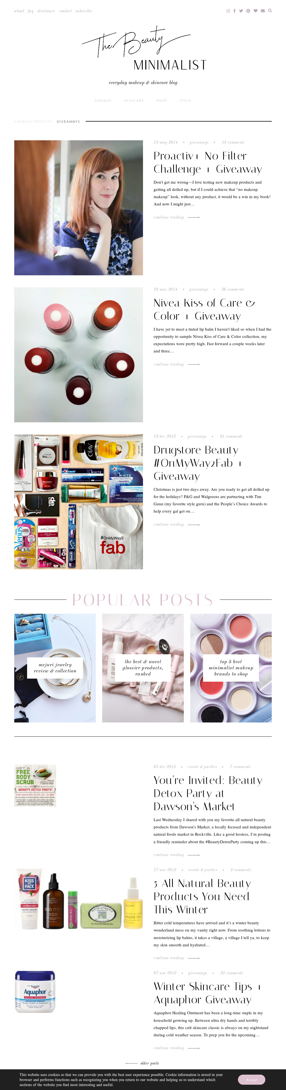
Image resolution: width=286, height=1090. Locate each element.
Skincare (134, 100)
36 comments (232, 290)
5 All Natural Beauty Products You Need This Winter (202, 896)
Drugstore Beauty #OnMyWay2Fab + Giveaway (199, 463)
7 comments (240, 767)
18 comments (233, 142)
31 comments (231, 437)
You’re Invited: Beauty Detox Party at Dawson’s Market (208, 793)
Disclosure (46, 11)
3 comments (240, 870)
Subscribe (83, 11)
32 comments (231, 973)
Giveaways (199, 142)
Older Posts (149, 1063)
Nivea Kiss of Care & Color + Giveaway (205, 309)
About (19, 11)
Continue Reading (169, 217)
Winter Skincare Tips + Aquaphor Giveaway (208, 993)
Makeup (103, 100)
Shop (161, 100)
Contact (65, 11)
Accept (251, 1079)
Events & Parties (202, 767)
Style (185, 100)
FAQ (31, 11)
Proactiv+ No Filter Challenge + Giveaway (208, 162)
